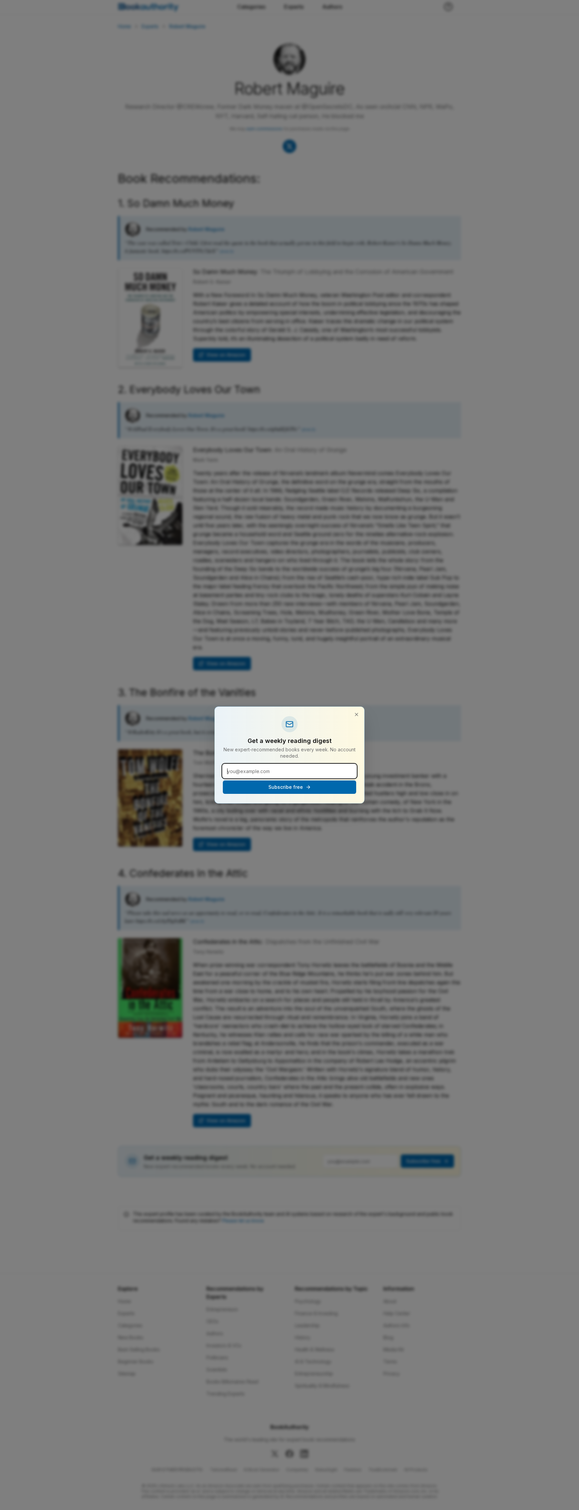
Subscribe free (285, 787)
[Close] (356, 714)
